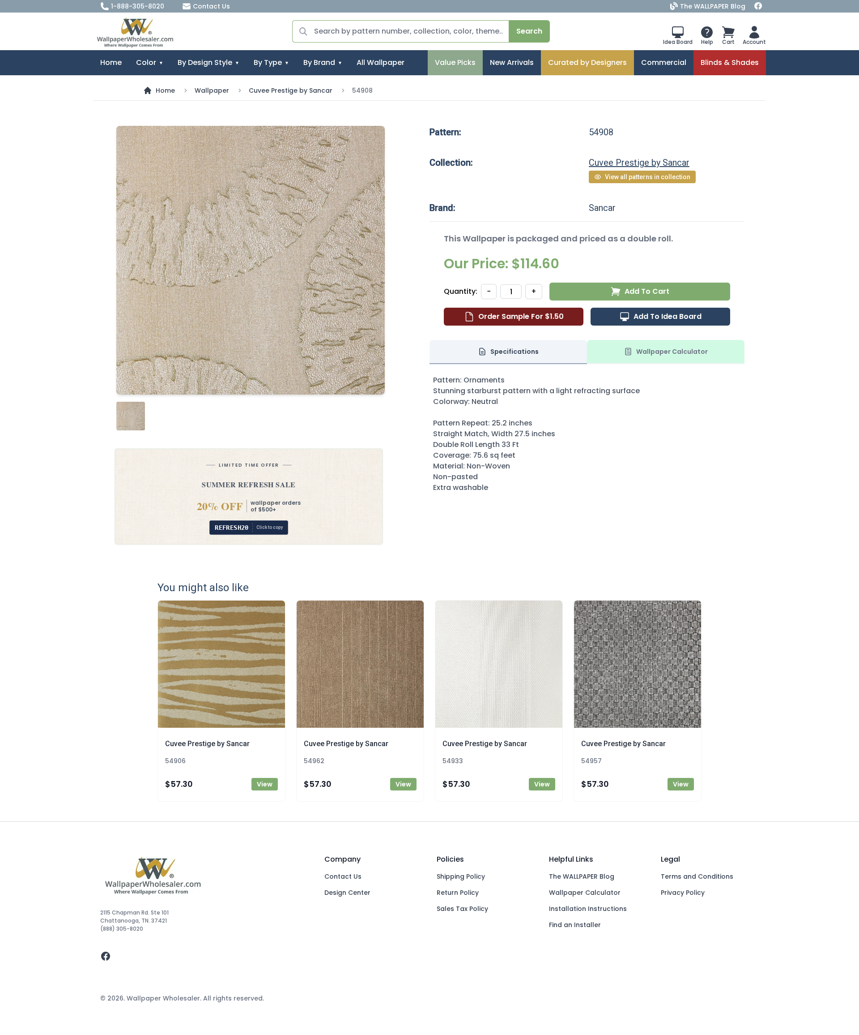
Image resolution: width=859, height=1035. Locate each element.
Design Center (347, 892)
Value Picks (455, 62)
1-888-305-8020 (137, 6)
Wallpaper (212, 90)
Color (146, 62)
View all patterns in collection (647, 176)
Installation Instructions (588, 908)
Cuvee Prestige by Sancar (290, 90)
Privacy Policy (683, 892)
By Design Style (205, 62)
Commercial (663, 62)
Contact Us (211, 6)
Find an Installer (575, 924)
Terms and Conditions (697, 876)
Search (529, 31)
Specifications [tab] (514, 351)
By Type (268, 62)
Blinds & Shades (730, 62)
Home (111, 62)
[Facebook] (758, 6)
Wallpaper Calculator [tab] (672, 351)
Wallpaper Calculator (585, 892)
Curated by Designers (587, 62)
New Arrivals (512, 62)
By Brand (319, 62)
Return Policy (458, 892)
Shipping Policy (461, 876)
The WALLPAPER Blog (712, 6)
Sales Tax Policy (462, 908)
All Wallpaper (380, 62)
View (264, 784)
